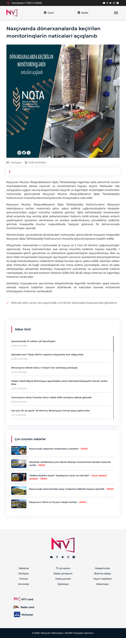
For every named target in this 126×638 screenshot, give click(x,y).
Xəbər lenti (23, 329)
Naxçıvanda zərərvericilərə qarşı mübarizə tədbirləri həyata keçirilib (71, 489)
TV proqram (63, 568)
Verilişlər (23, 573)
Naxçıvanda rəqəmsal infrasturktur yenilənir (58, 448)
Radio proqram (63, 573)
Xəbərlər (24, 568)
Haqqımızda (102, 568)
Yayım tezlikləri (102, 578)
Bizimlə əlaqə (102, 573)
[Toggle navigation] (116, 13)
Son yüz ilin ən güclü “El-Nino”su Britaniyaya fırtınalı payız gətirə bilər (50, 410)
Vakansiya (102, 584)
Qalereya (63, 584)
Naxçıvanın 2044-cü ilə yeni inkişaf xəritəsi (57, 502)
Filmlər (23, 578)
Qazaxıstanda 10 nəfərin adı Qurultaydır (33, 341)
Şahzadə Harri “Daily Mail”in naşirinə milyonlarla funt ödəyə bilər (47, 354)
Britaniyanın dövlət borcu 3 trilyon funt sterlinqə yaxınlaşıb (44, 367)
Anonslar (23, 584)
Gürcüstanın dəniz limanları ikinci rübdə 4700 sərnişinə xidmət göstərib (51, 397)
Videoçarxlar (63, 578)
